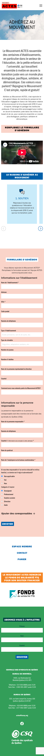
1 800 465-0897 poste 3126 (26, 687)
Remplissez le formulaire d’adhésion (22, 129)
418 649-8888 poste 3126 (26, 705)
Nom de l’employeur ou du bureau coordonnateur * (18, 460)
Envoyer (7, 523)
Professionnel (8, 494)
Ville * (3, 301)
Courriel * (17, 440)
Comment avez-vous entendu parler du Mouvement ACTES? (21, 388)
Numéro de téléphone (8, 321)
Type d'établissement (8, 330)
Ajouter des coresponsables (17, 513)
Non (5, 483)
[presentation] (3, 228)
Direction (7, 501)
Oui (5, 480)
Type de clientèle (7, 340)
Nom (22, 635)
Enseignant (7, 490)
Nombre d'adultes (7, 359)
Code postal (5, 311)
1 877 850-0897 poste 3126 (26, 707)
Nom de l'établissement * (10, 282)
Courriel (3, 378)
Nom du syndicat (7, 450)
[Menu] (40, 6)
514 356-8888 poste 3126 (26, 684)
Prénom (22, 626)
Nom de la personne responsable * (13, 421)
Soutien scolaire (9, 498)
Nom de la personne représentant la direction (16, 369)
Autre (6, 505)
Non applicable (9, 476)
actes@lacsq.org (22, 715)
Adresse (4, 292)
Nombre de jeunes (7, 349)
